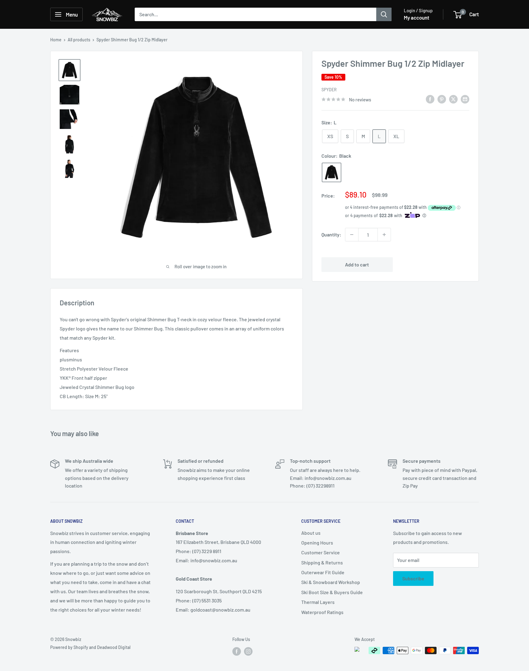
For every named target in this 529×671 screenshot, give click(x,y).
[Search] (384, 14)
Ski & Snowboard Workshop (330, 582)
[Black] (331, 172)
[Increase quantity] (384, 234)
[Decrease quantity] (351, 234)
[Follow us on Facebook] (236, 651)
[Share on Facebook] (430, 99)
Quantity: (331, 235)
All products (79, 39)
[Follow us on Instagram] (248, 651)
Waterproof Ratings (322, 612)
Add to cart (357, 264)
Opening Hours (317, 542)
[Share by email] (465, 99)
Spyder (329, 89)
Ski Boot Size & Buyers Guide (332, 592)
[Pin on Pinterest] (441, 99)
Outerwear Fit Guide (322, 572)
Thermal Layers (318, 602)
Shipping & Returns (322, 562)
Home (56, 39)
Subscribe (413, 578)
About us (311, 533)
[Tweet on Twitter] (453, 99)
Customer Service (320, 552)
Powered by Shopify (69, 647)
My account (416, 17)
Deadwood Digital (113, 647)
